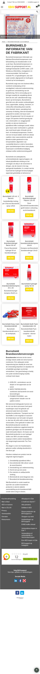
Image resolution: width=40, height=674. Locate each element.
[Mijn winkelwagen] (36, 7)
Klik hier (11, 211)
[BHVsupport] (19, 7)
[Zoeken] (37, 12)
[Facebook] (17, 593)
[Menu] (2, 7)
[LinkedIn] (22, 593)
